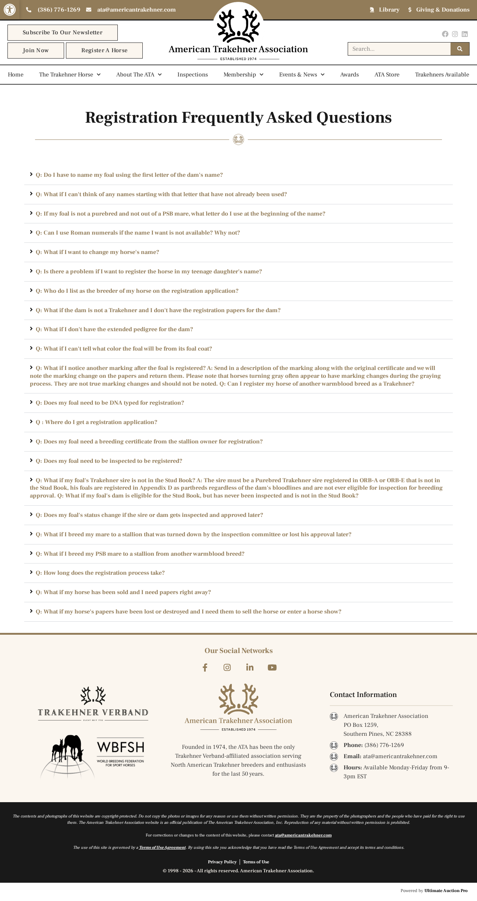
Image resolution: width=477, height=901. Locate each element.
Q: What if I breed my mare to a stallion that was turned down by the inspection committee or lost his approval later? (193, 534)
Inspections (192, 74)
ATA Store (387, 74)
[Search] (460, 49)
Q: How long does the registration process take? (100, 573)
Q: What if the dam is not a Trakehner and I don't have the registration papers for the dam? (158, 310)
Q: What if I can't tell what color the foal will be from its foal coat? (124, 348)
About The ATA (135, 74)
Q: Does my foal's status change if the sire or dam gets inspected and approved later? (149, 515)
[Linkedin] (465, 33)
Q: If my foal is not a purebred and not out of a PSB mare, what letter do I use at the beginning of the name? (180, 213)
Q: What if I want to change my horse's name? (97, 252)
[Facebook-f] (204, 667)
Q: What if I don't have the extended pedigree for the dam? (114, 329)
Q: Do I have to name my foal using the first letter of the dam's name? (129, 175)
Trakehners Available (442, 74)
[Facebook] (445, 33)
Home (15, 74)
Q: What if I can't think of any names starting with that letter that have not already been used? (161, 194)
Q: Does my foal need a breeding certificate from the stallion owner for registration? (149, 441)
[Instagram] (455, 33)
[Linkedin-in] (249, 667)
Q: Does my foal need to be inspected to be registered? (109, 461)
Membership (240, 74)
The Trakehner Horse (66, 74)
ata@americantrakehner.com (303, 835)
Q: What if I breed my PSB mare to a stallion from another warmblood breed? (140, 554)
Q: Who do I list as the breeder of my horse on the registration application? (137, 291)
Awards (349, 74)
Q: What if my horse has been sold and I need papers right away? (123, 592)
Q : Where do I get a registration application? (96, 422)
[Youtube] (272, 667)
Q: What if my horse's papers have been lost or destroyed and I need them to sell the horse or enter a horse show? (188, 611)
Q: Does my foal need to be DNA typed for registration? (110, 402)
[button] (9, 9)
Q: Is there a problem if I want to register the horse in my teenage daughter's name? (149, 271)
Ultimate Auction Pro (446, 891)
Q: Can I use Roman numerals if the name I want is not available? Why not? (138, 232)
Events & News (298, 74)
